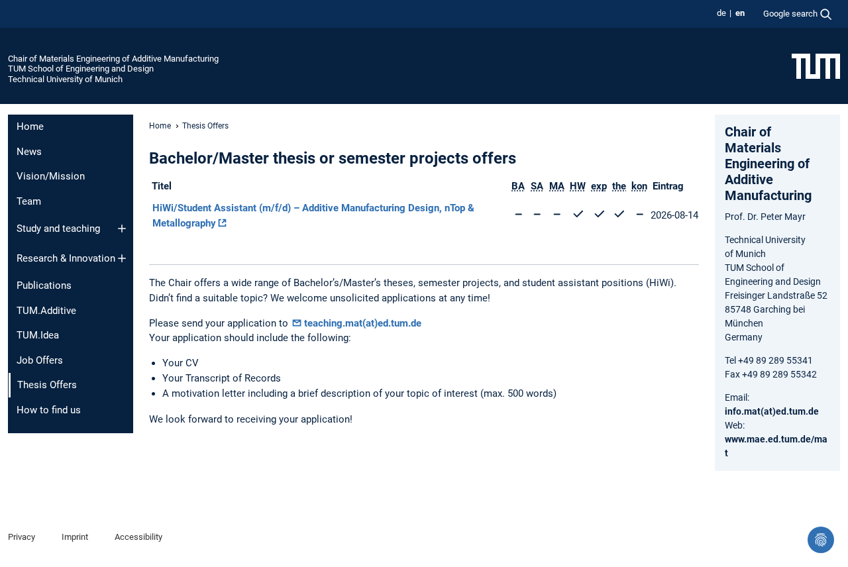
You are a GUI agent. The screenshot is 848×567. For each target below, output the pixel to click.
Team (29, 201)
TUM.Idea (38, 335)
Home (30, 126)
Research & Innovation (66, 258)
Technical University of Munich (65, 79)
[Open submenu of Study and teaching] (122, 228)
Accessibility (138, 537)
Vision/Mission (51, 176)
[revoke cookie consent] (821, 540)
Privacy (21, 537)
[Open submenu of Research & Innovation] (122, 258)
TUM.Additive (46, 311)
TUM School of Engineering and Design (81, 69)
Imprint (75, 537)
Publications (44, 285)
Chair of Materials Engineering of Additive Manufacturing (113, 59)
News (29, 152)
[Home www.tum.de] (816, 66)
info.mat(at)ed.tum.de (772, 411)
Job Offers (40, 360)
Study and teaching (58, 228)
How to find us (49, 410)
